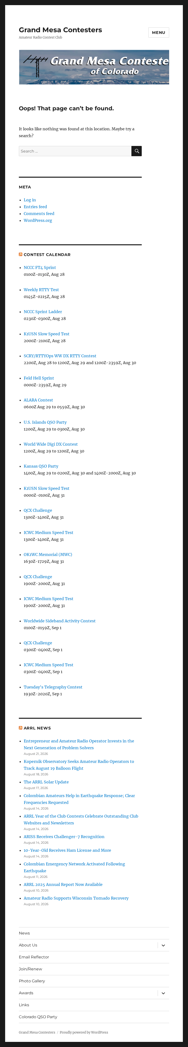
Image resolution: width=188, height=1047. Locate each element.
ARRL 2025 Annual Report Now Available (63, 884)
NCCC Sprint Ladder (43, 311)
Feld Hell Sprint (39, 378)
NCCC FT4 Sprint (40, 267)
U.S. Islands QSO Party (45, 422)
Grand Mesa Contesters (60, 30)
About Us (28, 945)
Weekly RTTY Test (41, 289)
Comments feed (39, 213)
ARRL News (37, 728)
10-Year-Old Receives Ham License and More (67, 850)
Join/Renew (30, 969)
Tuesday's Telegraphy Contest (53, 687)
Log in (30, 199)
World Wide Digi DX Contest (51, 444)
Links (24, 1005)
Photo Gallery (32, 981)
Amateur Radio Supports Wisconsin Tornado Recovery (76, 898)
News (24, 933)
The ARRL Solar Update (46, 782)
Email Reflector (34, 957)
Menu (158, 32)
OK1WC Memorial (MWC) (48, 554)
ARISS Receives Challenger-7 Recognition (64, 836)
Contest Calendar (47, 254)
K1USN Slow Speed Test (47, 333)
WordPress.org (38, 220)
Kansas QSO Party (41, 466)
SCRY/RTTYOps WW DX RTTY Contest (60, 355)
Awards (26, 993)
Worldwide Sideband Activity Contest (60, 620)
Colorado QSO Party (38, 1017)
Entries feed (35, 206)
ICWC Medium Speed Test (48, 532)
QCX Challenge (38, 510)
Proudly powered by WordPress (84, 1032)
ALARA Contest (38, 400)
